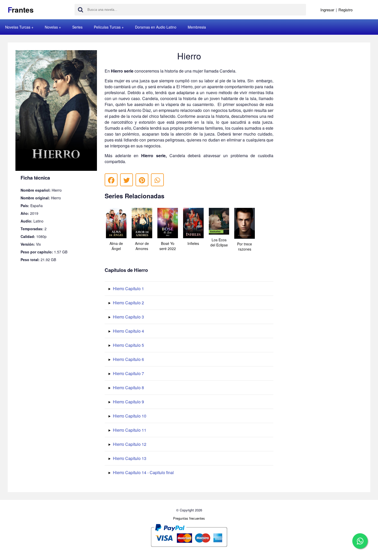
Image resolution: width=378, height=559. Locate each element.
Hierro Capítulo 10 (129, 416)
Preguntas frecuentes (189, 518)
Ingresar (327, 9)
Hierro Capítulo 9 (128, 402)
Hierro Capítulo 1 (128, 288)
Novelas (51, 27)
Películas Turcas (107, 27)
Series (77, 27)
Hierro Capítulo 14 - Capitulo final (143, 472)
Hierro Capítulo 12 (129, 444)
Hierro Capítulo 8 (128, 388)
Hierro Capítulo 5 (128, 345)
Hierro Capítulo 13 (129, 458)
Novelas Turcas (17, 27)
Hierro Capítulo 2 (128, 303)
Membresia (197, 27)
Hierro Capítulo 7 (128, 373)
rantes (21, 9)
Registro (345, 9)
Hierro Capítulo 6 (128, 359)
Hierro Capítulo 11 (129, 430)
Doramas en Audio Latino (155, 27)
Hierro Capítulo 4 (128, 331)
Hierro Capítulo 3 (128, 317)
